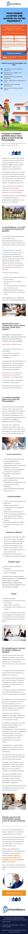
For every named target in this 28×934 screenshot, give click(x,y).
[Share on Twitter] (16, 153)
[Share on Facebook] (13, 153)
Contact (17, 932)
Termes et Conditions (12, 57)
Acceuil (3, 143)
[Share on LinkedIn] (19, 153)
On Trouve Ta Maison (11, 930)
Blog (19, 930)
